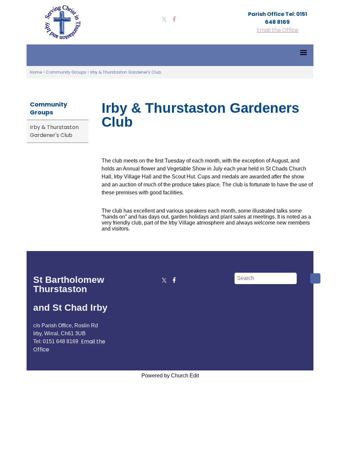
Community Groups (66, 72)
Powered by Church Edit (170, 375)
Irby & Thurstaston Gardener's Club (125, 72)
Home (36, 72)
